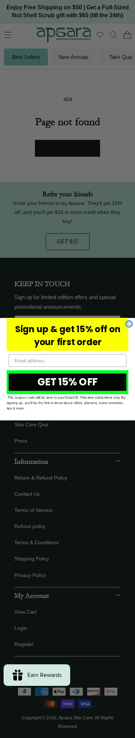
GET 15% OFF (67, 382)
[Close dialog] (129, 323)
